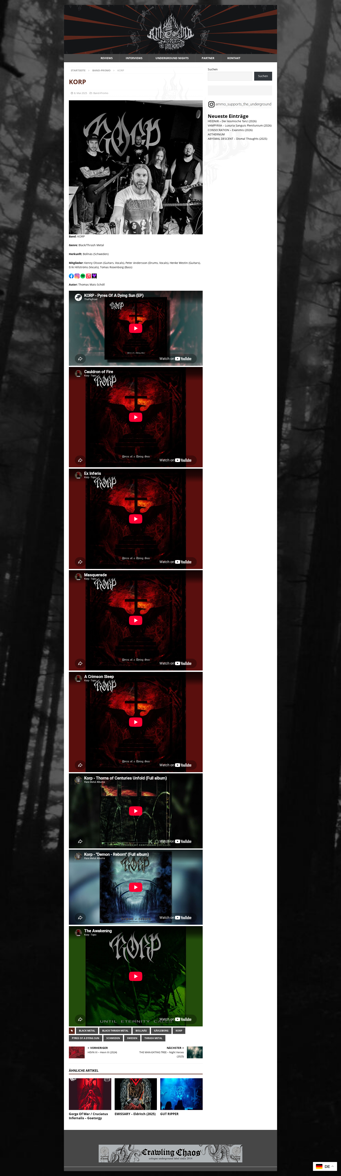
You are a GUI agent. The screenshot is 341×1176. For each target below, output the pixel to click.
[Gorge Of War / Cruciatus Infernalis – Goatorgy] (90, 1094)
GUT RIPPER (169, 1114)
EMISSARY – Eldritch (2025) (135, 1114)
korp (179, 1030)
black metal (87, 1030)
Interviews (134, 58)
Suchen (213, 69)
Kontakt (233, 58)
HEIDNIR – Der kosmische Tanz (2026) (232, 121)
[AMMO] (170, 52)
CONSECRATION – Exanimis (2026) (230, 130)
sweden (132, 1038)
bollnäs (141, 1030)
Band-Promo (100, 93)
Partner (208, 58)
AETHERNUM (216, 134)
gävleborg (161, 1030)
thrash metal (153, 1038)
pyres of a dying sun (85, 1038)
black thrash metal (115, 1030)
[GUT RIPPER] (181, 1094)
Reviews (107, 58)
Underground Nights (172, 58)
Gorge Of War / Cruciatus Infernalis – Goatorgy (88, 1116)
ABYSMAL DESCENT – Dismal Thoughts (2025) (237, 139)
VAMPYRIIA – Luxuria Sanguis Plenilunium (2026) (240, 125)
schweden (113, 1038)
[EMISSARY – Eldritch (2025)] (136, 1094)
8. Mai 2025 (80, 93)
